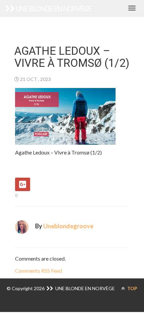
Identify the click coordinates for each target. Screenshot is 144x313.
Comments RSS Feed (38, 270)
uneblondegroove (68, 226)
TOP (131, 288)
